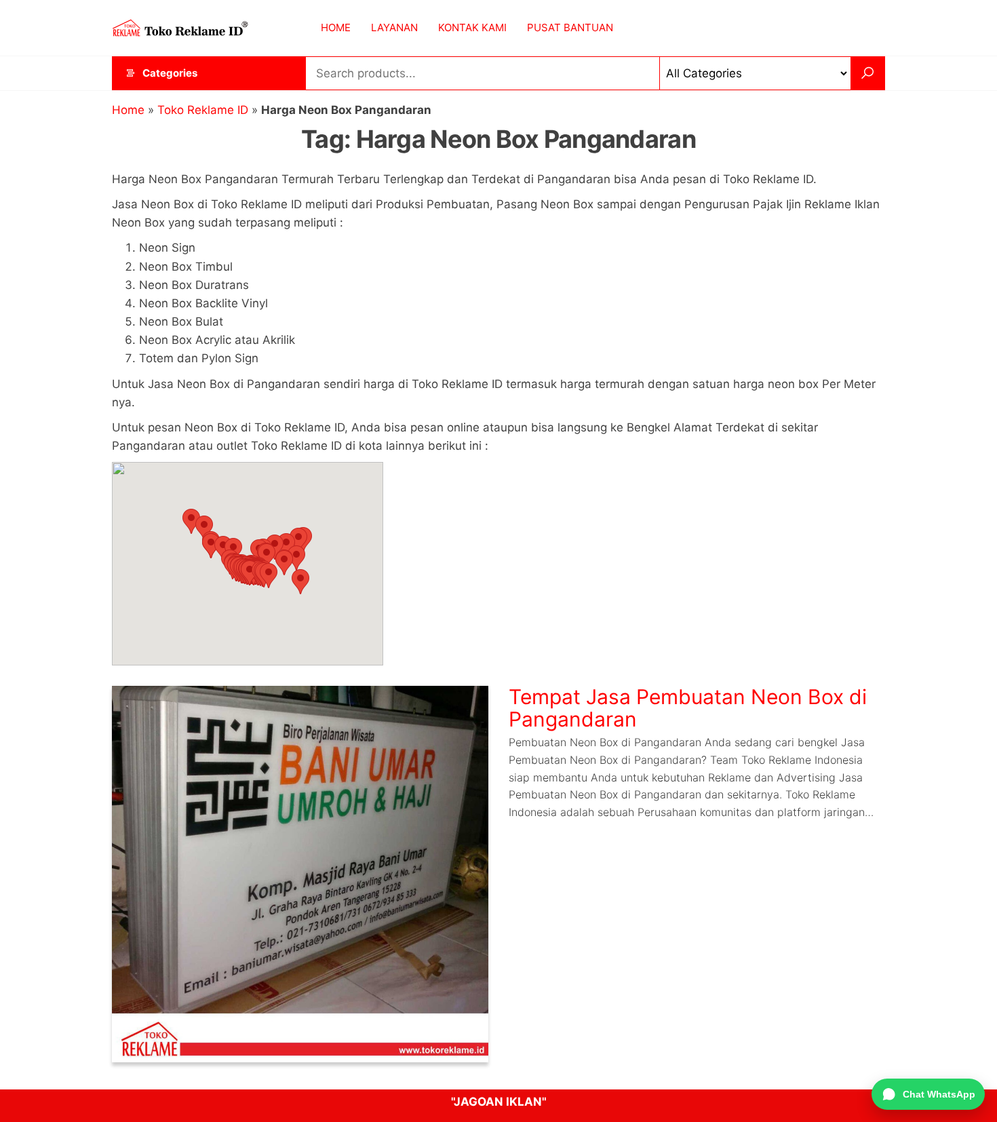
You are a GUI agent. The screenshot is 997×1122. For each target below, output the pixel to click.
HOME (336, 27)
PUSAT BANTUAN (570, 27)
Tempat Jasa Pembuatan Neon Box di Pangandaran (688, 707)
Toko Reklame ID (202, 110)
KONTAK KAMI (472, 27)
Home (128, 110)
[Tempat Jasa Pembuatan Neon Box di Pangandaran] (300, 874)
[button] (191, 521)
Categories (169, 72)
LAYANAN (394, 27)
